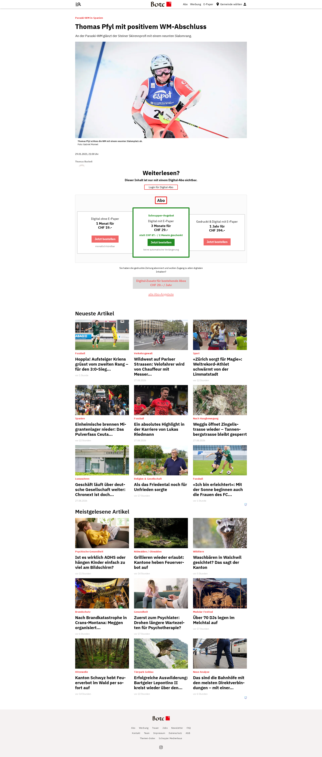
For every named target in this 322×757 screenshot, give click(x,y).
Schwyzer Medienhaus (170, 738)
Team (147, 733)
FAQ (189, 728)
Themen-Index (147, 738)
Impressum (159, 733)
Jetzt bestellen (105, 239)
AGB (188, 733)
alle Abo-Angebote (161, 294)
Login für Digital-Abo (161, 187)
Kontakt (136, 733)
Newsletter (177, 728)
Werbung (195, 4)
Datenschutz (175, 733)
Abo (185, 4)
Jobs (165, 728)
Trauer (155, 728)
